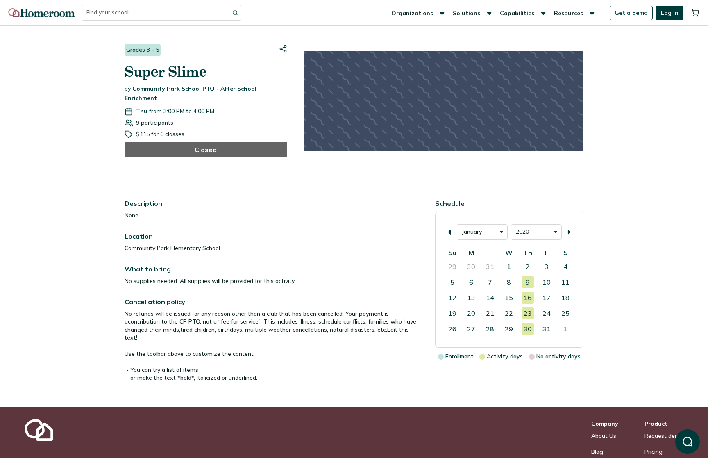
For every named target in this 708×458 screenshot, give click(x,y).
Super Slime (165, 71)
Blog (597, 452)
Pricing (653, 452)
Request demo (663, 436)
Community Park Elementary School (172, 248)
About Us (603, 436)
